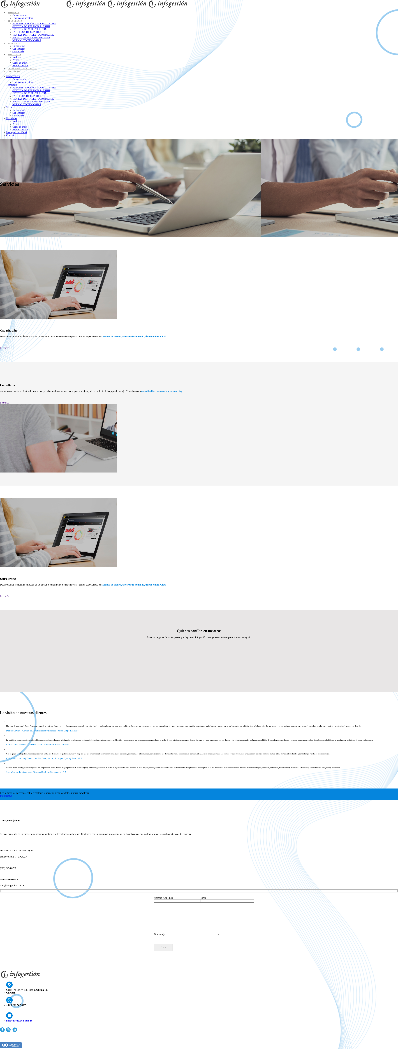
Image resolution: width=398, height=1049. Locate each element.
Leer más (4, 348)
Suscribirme (6, 795)
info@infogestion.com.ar (19, 1020)
